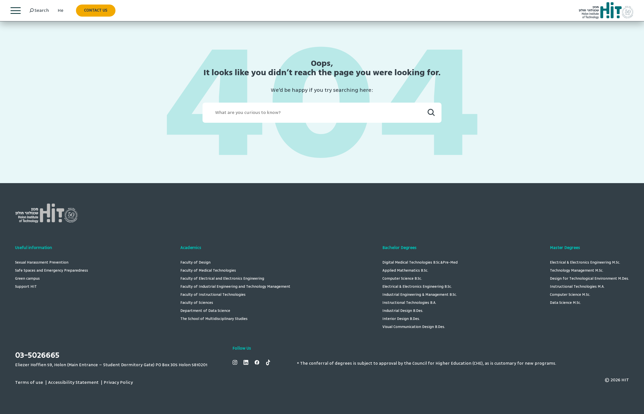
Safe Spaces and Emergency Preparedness (51, 270)
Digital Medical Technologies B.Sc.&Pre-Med (420, 262)
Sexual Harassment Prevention (41, 262)
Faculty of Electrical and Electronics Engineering (222, 278)
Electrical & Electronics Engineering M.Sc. (585, 262)
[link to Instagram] (235, 362)
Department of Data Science (205, 311)
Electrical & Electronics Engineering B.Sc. (417, 286)
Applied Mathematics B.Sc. (405, 270)
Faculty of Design (195, 262)
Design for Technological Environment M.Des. (589, 278)
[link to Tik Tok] (269, 362)
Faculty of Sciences (196, 303)
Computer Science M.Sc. (570, 295)
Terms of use (29, 383)
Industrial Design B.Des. (402, 311)
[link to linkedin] (247, 362)
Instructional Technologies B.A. (409, 303)
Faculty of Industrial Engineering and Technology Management (235, 286)
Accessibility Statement (73, 383)
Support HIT (26, 286)
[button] (95, 11)
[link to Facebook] (258, 362)
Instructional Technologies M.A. (577, 286)
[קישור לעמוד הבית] (606, 10)
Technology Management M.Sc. (576, 270)
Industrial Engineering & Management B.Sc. (419, 295)
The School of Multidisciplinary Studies (214, 319)
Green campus (27, 278)
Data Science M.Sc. (566, 303)
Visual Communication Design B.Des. (413, 327)
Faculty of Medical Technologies (208, 270)
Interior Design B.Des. (401, 319)
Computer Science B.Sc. (402, 278)
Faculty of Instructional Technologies (213, 295)
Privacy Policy (118, 383)
